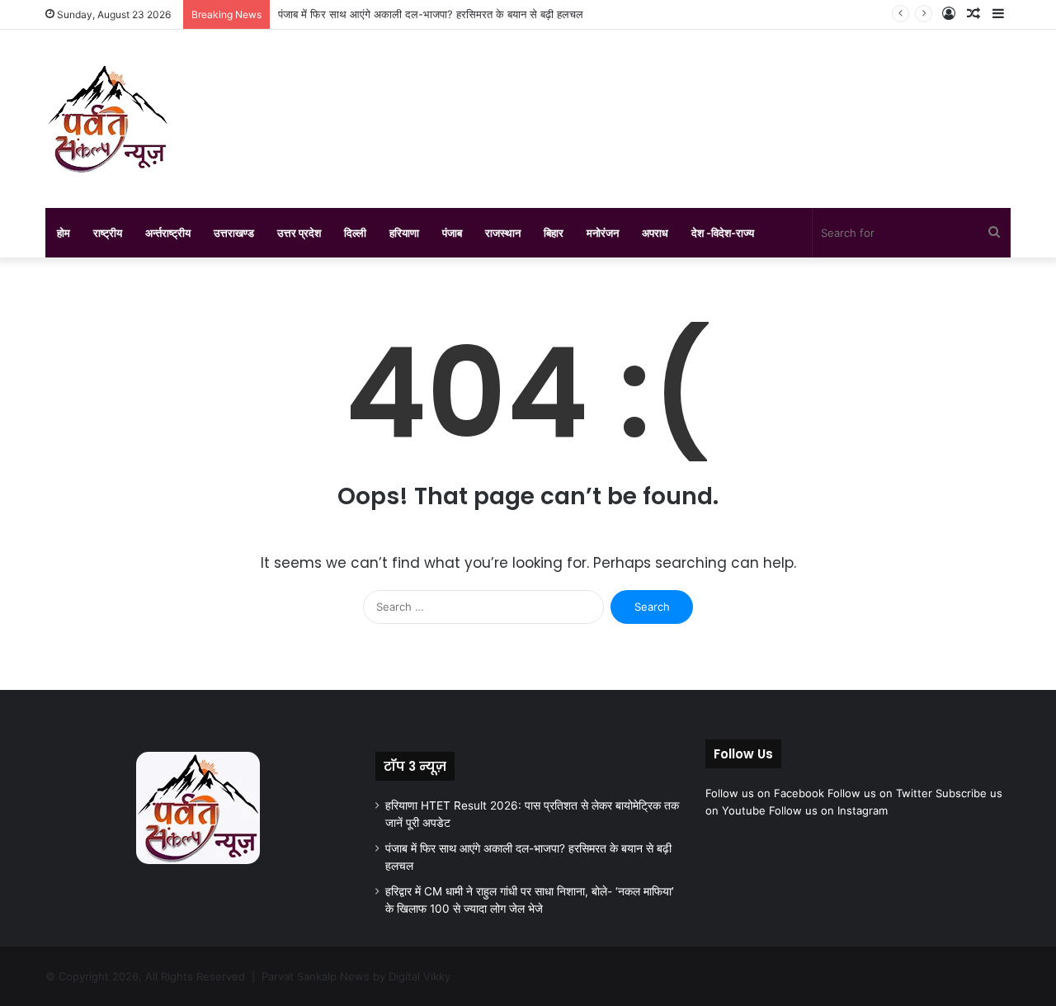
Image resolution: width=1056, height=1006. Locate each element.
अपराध (655, 232)
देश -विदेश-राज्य (722, 232)
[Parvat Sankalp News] (107, 119)
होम (63, 232)
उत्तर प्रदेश (299, 232)
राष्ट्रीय (107, 232)
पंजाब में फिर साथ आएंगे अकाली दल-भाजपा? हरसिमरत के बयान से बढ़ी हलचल (430, 14)
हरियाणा (404, 232)
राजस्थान (503, 232)
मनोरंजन (603, 232)
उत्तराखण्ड (234, 232)
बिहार (553, 232)
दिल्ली (355, 232)
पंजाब (452, 232)
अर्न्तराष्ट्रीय (168, 232)
